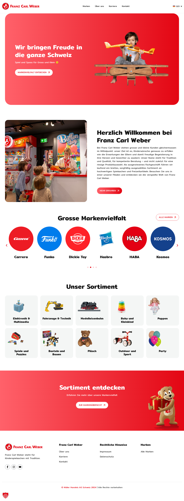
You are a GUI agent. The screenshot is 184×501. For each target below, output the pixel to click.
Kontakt (126, 6)
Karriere (113, 6)
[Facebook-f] (7, 466)
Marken (86, 6)
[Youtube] (20, 466)
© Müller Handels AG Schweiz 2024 (78, 487)
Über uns (99, 6)
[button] (6, 245)
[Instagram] (13, 466)
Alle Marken (147, 451)
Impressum (105, 451)
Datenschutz (107, 456)
